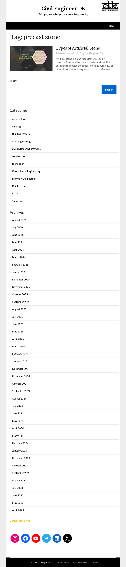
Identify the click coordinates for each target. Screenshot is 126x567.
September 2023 (21, 472)
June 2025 (17, 324)
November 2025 (21, 286)
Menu (110, 25)
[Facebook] (25, 538)
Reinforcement (20, 186)
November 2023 (21, 458)
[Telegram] (46, 538)
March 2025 (19, 346)
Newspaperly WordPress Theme (81, 562)
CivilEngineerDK (94, 53)
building (16, 126)
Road (15, 193)
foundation (18, 163)
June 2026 (17, 234)
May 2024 (17, 420)
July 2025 (17, 316)
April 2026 (18, 249)
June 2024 (17, 413)
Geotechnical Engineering (26, 171)
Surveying (17, 200)
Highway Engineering (24, 178)
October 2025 (20, 294)
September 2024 (21, 391)
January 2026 (19, 271)
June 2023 (17, 495)
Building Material (21, 133)
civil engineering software (26, 148)
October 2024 (20, 383)
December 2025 (21, 279)
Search (14, 81)
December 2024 (21, 368)
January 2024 (19, 450)
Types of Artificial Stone (78, 48)
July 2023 (17, 487)
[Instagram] (14, 538)
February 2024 (20, 443)
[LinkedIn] (56, 538)
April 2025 (18, 339)
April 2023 (18, 510)
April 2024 (18, 428)
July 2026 (17, 227)
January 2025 (19, 361)
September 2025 (21, 301)
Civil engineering (21, 141)
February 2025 (20, 353)
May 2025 (17, 331)
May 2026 (17, 242)
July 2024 (17, 405)
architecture (19, 119)
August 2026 (19, 219)
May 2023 (17, 502)
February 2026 (20, 264)
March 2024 (19, 435)
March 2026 (19, 257)
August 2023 (19, 480)
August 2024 (19, 398)
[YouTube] (36, 538)
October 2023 (20, 465)
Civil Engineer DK (63, 8)
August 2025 (19, 309)
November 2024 (21, 376)
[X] (67, 538)
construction (19, 156)
